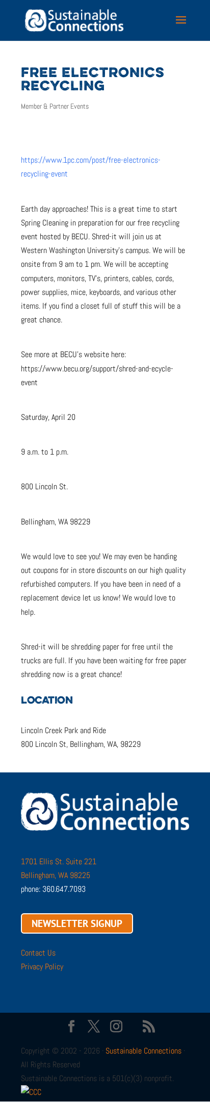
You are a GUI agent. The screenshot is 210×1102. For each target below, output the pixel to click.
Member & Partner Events (55, 106)
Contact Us (38, 952)
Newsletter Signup (77, 923)
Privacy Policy (42, 966)
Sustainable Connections (143, 1050)
